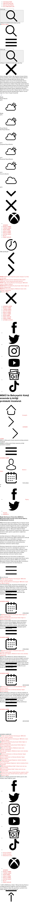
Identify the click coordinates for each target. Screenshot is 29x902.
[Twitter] (14, 344)
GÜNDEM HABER (4, 458)
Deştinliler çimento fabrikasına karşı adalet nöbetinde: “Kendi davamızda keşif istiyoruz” (12, 280)
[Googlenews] (14, 380)
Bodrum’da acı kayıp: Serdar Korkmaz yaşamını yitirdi (13, 773)
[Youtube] (14, 368)
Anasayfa (24, 415)
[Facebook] (14, 333)
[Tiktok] (14, 391)
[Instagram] (14, 356)
